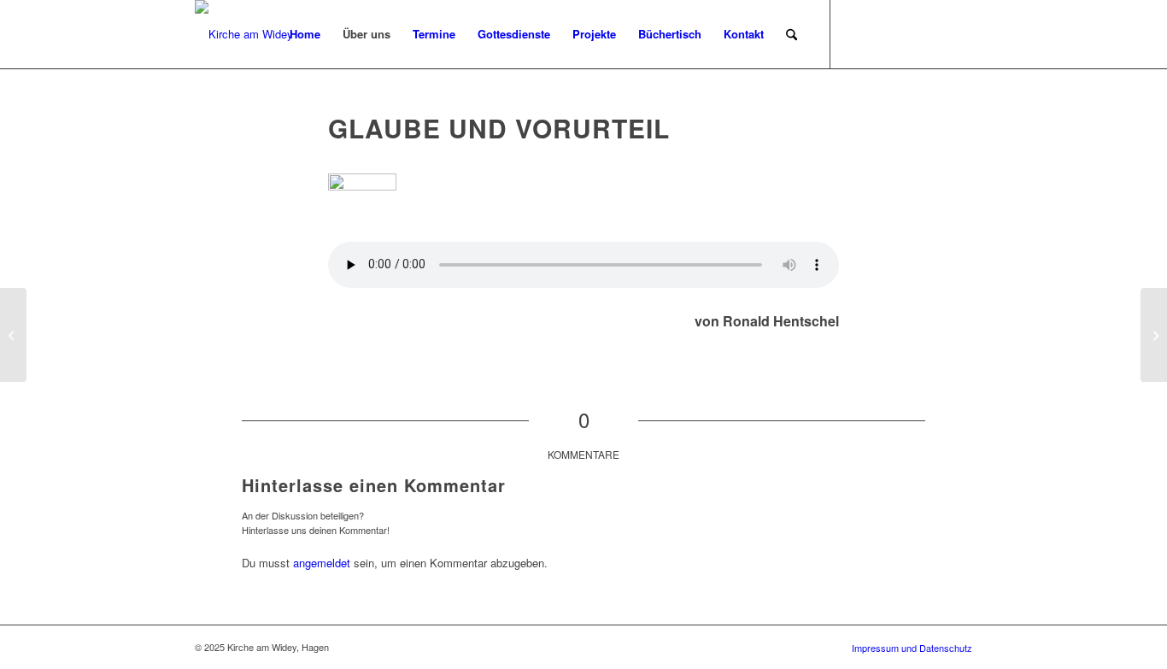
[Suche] (791, 34)
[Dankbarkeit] (13, 335)
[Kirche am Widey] (244, 34)
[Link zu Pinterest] (908, 33)
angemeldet (321, 563)
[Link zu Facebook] (857, 33)
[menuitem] (305, 34)
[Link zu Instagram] (882, 33)
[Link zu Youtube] (959, 33)
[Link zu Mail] (934, 33)
